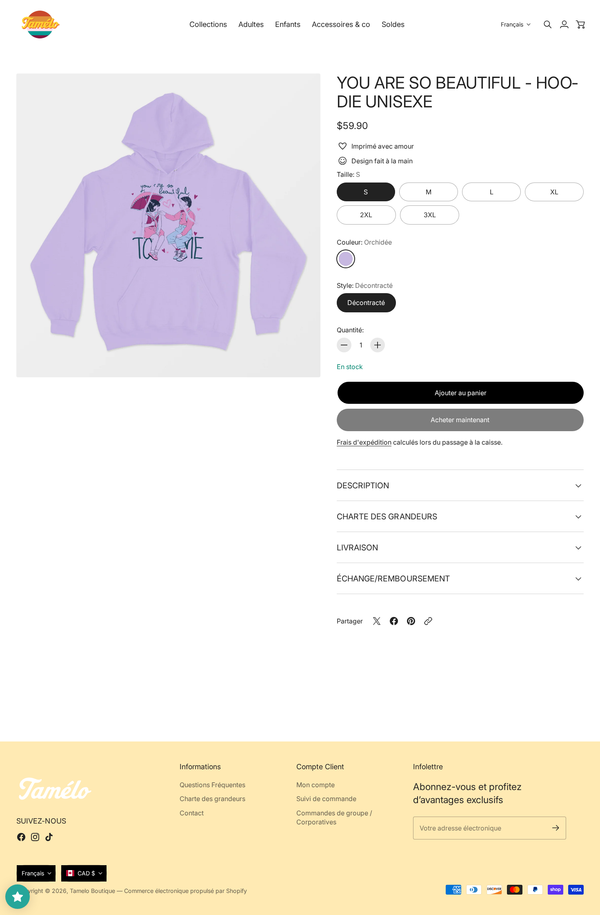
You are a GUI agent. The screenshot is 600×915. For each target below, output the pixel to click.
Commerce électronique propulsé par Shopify (185, 890)
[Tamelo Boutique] (40, 24)
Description (363, 485)
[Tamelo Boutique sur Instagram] (35, 837)
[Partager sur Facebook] (394, 621)
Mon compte (315, 785)
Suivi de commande (326, 799)
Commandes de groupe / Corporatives (334, 817)
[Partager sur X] (376, 621)
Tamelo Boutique (92, 890)
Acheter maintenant (460, 420)
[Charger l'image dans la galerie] (305, 362)
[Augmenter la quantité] (377, 345)
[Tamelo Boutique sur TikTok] (49, 837)
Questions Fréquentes (212, 785)
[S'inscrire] (555, 828)
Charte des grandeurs (387, 516)
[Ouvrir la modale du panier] (580, 24)
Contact (192, 813)
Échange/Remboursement (393, 578)
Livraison (357, 547)
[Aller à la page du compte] (564, 24)
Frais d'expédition (364, 442)
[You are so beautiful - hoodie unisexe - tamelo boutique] (168, 225)
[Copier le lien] (428, 621)
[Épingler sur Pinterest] (411, 621)
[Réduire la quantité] (344, 345)
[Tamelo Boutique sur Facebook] (21, 837)
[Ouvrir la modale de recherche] (548, 24)
